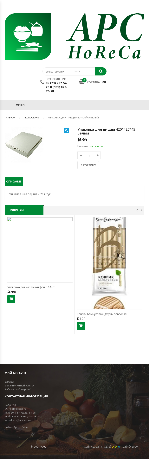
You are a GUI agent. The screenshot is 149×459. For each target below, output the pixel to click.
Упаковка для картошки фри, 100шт (31, 287)
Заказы (9, 381)
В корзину (88, 165)
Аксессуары (31, 117)
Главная (10, 117)
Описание (14, 181)
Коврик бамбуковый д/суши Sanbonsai (102, 314)
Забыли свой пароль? (18, 389)
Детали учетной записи (19, 385)
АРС (43, 446)
